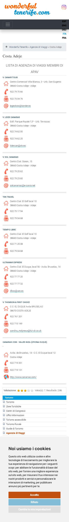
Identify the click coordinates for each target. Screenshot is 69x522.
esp (64, 21)
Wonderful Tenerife (18, 47)
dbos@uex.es (17, 291)
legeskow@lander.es (20, 105)
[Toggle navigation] (8, 24)
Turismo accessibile (16, 419)
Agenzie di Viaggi (38, 47)
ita (64, 33)
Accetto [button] (34, 494)
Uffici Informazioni (15, 415)
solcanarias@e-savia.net (22, 185)
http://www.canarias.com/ (23, 377)
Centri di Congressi (15, 411)
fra (64, 37)
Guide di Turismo (14, 428)
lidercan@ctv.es (18, 145)
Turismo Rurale (13, 424)
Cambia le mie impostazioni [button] (34, 509)
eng (64, 25)
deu (64, 29)
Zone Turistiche (13, 406)
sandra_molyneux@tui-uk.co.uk (25, 330)
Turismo (10, 402)
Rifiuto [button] (34, 502)
